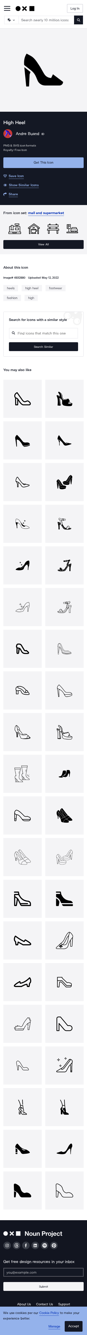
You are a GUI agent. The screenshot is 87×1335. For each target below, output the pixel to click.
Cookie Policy (49, 1313)
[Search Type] (11, 20)
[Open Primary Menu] (7, 9)
